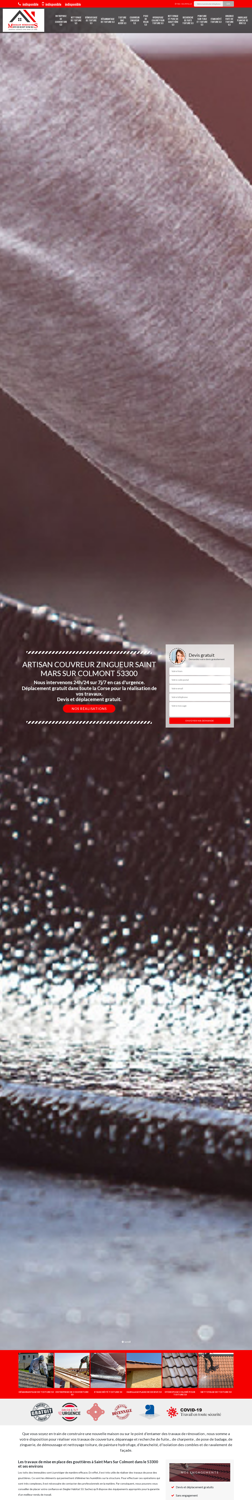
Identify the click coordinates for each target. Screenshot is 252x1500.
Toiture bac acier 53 (122, 20)
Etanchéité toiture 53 (216, 20)
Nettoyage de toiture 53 (76, 20)
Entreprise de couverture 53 (61, 20)
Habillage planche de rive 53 (242, 20)
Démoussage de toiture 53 (91, 20)
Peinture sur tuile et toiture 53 (202, 20)
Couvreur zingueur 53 (134, 20)
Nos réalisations (89, 709)
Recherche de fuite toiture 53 (188, 20)
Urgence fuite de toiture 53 (229, 20)
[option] (126, 750)
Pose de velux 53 (146, 20)
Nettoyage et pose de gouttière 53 (173, 20)
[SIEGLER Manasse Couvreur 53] (23, 20)
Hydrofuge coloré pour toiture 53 (158, 20)
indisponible (30, 4)
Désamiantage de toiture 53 (108, 20)
